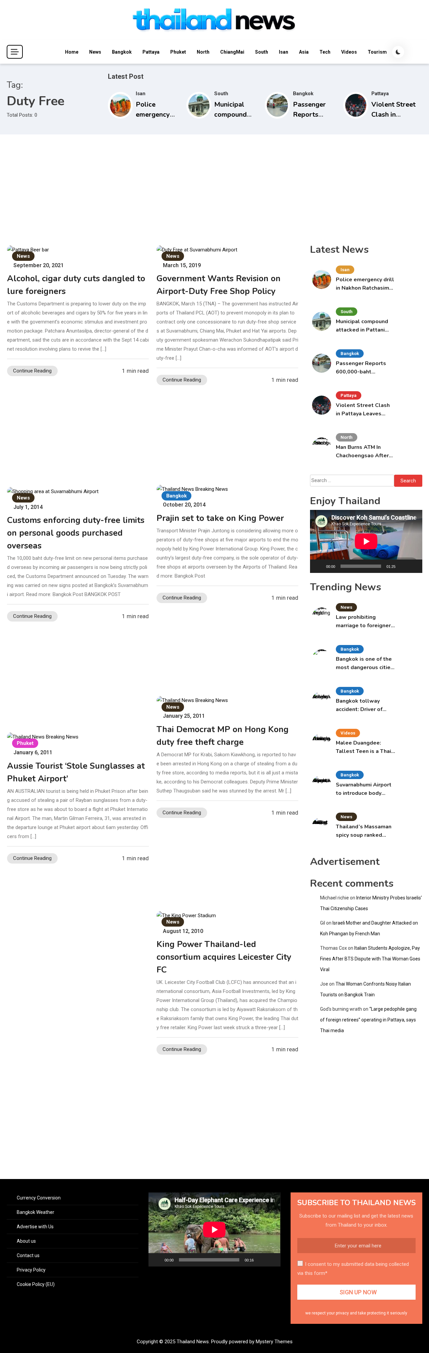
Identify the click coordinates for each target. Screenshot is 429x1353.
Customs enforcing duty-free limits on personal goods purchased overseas (75, 533)
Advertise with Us (35, 1226)
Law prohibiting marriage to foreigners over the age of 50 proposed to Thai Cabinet (365, 621)
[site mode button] (398, 52)
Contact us (28, 1255)
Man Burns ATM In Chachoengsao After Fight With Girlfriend (362, 452)
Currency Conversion (39, 1197)
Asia (304, 52)
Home (71, 52)
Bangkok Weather (35, 1212)
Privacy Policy (31, 1270)
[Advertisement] (214, 185)
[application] (366, 541)
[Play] (318, 566)
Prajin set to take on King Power (220, 518)
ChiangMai (232, 52)
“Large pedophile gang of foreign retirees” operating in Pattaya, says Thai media (368, 1019)
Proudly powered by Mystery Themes (252, 1342)
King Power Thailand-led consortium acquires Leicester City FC (224, 957)
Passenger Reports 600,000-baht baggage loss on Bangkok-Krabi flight (362, 368)
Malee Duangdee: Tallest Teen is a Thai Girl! (363, 747)
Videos (349, 52)
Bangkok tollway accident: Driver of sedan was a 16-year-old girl (364, 705)
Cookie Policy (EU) (36, 1284)
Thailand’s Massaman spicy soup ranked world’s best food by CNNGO (363, 831)
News (95, 52)
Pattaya (151, 52)
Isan (283, 52)
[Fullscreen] (413, 566)
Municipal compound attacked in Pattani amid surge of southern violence (362, 326)
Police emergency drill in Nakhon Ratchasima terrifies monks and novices (365, 284)
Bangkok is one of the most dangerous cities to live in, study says (364, 663)
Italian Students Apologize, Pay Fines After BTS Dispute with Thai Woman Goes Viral (370, 958)
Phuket (178, 52)
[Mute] (403, 566)
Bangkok (122, 52)
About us (26, 1241)
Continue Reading (32, 371)
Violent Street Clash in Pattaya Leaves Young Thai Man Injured (365, 410)
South (261, 52)
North (203, 52)
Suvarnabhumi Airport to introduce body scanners (363, 789)
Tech (324, 52)
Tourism (377, 52)
